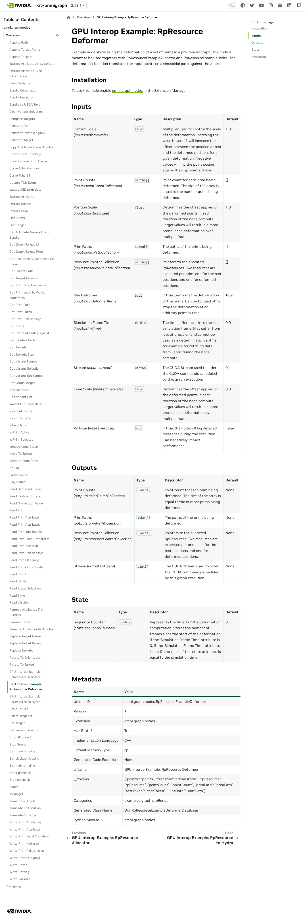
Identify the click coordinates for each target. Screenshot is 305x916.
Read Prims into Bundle (26, 567)
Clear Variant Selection (26, 112)
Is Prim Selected (21, 439)
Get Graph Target (22, 383)
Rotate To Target (21, 664)
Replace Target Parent (25, 643)
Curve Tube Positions (24, 168)
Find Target (17, 225)
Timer (13, 787)
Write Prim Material (24, 843)
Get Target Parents (23, 278)
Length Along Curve (23, 447)
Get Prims (16, 326)
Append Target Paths (24, 50)
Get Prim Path (19, 305)
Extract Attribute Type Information (25, 73)
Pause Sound (18, 475)
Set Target (17, 723)
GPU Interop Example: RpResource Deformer (25, 686)
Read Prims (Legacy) (24, 560)
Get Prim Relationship (25, 319)
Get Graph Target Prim (26, 252)
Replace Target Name (25, 636)
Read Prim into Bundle (25, 532)
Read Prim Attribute (24, 517)
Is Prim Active (19, 432)
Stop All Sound (20, 737)
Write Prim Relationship (26, 851)
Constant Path (19, 126)
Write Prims (18, 865)
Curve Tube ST (19, 175)
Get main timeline (22, 751)
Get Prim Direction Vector (28, 285)
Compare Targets (22, 119)
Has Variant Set (20, 397)
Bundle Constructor (23, 90)
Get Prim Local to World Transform (26, 295)
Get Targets (18, 347)
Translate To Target (23, 815)
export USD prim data (25, 189)
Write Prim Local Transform (29, 836)
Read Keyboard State (25, 496)
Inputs (256, 35)
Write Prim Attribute (24, 829)
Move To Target (20, 454)
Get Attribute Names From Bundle (29, 234)
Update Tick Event (22, 183)
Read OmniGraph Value (26, 503)
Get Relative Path (22, 340)
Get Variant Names (23, 361)
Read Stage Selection (25, 588)
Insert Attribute (20, 411)
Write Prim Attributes (25, 822)
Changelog (13, 886)
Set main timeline (22, 766)
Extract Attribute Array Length (31, 64)
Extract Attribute (21, 197)
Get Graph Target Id (24, 244)
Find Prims (17, 218)
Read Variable (19, 602)
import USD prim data (25, 404)
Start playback (20, 773)
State (255, 50)
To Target (16, 794)
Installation (259, 28)
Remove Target (20, 622)
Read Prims (17, 574)
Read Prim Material (23, 546)
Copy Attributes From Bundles (31, 147)
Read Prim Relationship (26, 553)
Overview (13, 35)
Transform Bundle (22, 801)
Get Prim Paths (20, 312)
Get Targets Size (21, 354)
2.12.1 (76, 5)
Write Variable (19, 879)
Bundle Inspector (21, 97)
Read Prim (17, 510)
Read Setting (18, 581)
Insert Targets (19, 418)
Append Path (18, 42)
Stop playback (19, 780)
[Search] (232, 5)
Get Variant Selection (24, 368)
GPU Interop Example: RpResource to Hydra (25, 699)
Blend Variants (19, 83)
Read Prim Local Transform (29, 539)
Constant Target (21, 140)
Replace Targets (21, 650)
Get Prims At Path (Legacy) (29, 333)
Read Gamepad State (25, 489)
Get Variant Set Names (26, 376)
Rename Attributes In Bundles (31, 629)
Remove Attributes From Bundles (27, 612)
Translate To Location (25, 808)
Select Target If (20, 716)
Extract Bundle (20, 204)
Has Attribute (19, 390)
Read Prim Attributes (24, 525)
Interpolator (18, 425)
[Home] (68, 17)
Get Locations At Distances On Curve (31, 261)
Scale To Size (18, 709)
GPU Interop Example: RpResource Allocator (25, 674)
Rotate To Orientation (25, 658)
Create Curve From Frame (28, 161)
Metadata (258, 57)
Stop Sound (17, 744)
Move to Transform (23, 461)
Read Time (17, 595)
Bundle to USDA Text (24, 104)
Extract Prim (18, 211)
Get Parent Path (21, 271)
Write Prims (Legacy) (24, 858)
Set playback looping (24, 758)
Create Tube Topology (25, 154)
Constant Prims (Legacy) (27, 133)
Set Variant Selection (24, 730)
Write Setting (19, 872)
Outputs (257, 42)
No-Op (14, 468)
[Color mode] (242, 5)
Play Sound (17, 482)
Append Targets (20, 57)
